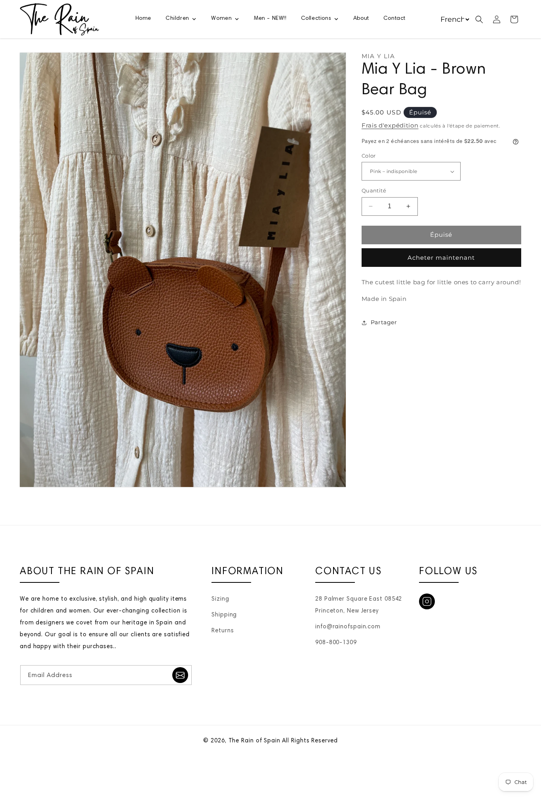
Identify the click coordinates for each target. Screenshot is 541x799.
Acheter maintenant (441, 257)
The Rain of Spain (254, 741)
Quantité (374, 190)
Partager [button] (384, 322)
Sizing (220, 599)
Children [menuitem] (177, 18)
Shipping (224, 615)
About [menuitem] (361, 18)
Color (369, 155)
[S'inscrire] (180, 675)
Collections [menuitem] (316, 18)
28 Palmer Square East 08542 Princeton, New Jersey (358, 605)
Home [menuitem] (143, 18)
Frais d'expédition (390, 125)
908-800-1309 (336, 643)
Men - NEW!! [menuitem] (270, 18)
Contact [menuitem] (394, 18)
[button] (479, 19)
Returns (222, 631)
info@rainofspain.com (348, 627)
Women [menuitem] (221, 18)
